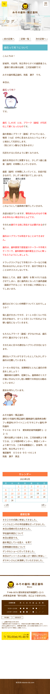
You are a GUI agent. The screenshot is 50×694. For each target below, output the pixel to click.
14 (12, 493)
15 (19, 493)
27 (6, 500)
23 (25, 496)
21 (12, 496)
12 (44, 489)
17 (31, 493)
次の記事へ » (42, 38)
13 (6, 493)
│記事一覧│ (25, 38)
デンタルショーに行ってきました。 (19, 551)
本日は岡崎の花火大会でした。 (17, 528)
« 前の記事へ (9, 38)
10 (31, 489)
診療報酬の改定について (14, 546)
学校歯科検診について (13, 533)
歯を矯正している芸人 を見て (17, 542)
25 (38, 496)
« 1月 (6, 504)
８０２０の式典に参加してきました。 (20, 519)
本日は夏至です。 (11, 537)
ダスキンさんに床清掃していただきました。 (23, 560)
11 (38, 489)
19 (44, 493)
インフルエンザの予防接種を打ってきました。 (24, 524)
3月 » (43, 504)
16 (25, 493)
